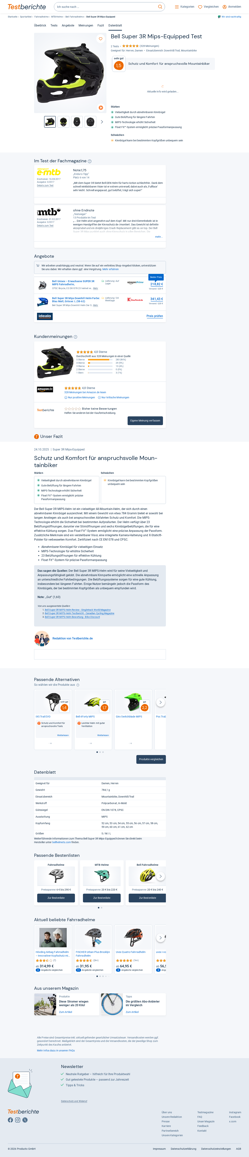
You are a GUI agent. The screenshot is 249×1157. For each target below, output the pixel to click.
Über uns (167, 1112)
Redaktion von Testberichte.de (72, 638)
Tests (53, 25)
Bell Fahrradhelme (74, 17)
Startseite (12, 17)
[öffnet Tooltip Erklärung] (90, 161)
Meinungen (86, 25)
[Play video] (101, 108)
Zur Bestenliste (60, 898)
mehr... (159, 236)
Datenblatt (115, 25)
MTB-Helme (57, 17)
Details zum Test (45, 185)
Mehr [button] (95, 288)
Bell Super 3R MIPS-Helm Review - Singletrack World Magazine (78, 609)
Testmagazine (205, 1112)
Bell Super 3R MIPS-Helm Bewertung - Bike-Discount (72, 617)
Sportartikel (26, 17)
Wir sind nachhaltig (231, 17)
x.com (232, 1121)
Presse (166, 1121)
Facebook (234, 1116)
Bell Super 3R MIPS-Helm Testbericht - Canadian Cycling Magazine (79, 613)
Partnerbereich (170, 1130)
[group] (63, 122)
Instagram (235, 1112)
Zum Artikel (65, 1012)
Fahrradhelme (41, 17)
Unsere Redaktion (172, 1116)
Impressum (159, 1148)
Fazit (101, 25)
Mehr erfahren (110, 269)
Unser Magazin (206, 1121)
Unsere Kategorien (172, 1135)
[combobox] (105, 6)
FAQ (199, 1116)
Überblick (40, 25)
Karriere (166, 1126)
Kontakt (202, 1130)
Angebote (68, 25)
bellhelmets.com (61, 842)
